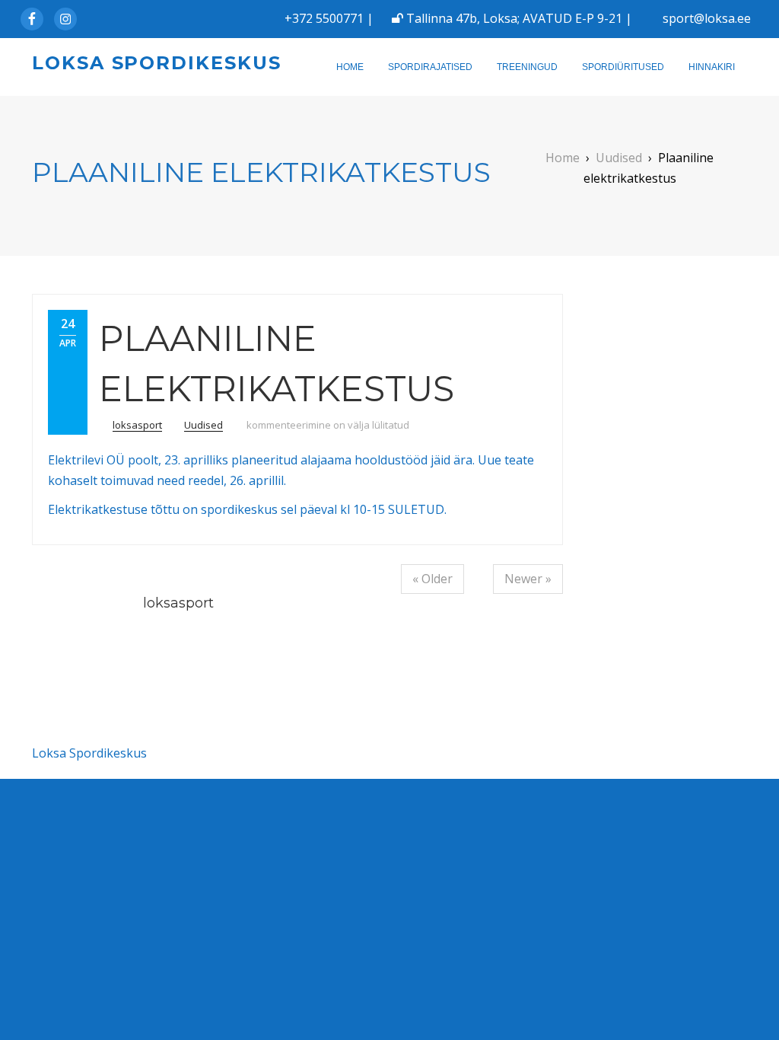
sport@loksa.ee (707, 18)
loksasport (137, 425)
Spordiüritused (623, 67)
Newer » (528, 578)
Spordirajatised (430, 67)
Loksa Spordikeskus (156, 63)
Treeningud (527, 67)
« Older (432, 578)
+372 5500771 (324, 18)
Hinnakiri (711, 67)
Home (350, 67)
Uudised (203, 425)
